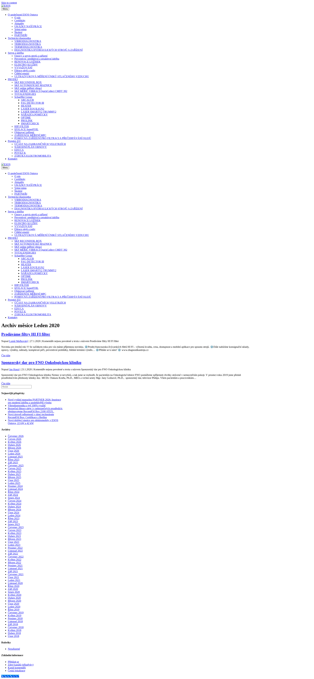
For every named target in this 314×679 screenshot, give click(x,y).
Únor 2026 (13, 450)
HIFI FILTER (21, 126)
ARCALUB (27, 100)
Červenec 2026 (16, 436)
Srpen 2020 (14, 592)
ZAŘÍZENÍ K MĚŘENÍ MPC (30, 135)
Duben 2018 (14, 633)
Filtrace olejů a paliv (24, 70)
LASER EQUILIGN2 (32, 108)
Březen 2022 (14, 562)
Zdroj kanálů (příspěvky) (21, 664)
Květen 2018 (14, 630)
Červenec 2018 (16, 627)
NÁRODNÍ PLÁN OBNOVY (30, 147)
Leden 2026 (14, 453)
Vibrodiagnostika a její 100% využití (26, 405)
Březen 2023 (14, 539)
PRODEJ (13, 79)
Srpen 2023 (14, 524)
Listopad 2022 (15, 550)
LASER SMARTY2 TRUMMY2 (38, 111)
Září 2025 (13, 462)
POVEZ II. (20, 152)
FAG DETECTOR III (32, 102)
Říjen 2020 (13, 586)
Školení (18, 32)
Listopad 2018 (15, 621)
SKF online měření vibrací (28, 88)
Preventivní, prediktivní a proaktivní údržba (36, 58)
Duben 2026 (14, 445)
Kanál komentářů (17, 667)
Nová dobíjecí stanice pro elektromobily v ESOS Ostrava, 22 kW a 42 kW (33, 422)
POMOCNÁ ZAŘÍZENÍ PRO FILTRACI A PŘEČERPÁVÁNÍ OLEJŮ (52, 138)
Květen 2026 (14, 442)
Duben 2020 (14, 597)
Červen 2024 (14, 500)
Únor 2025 (13, 480)
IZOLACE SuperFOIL (26, 129)
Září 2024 (13, 495)
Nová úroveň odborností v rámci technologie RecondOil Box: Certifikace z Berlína (31, 416)
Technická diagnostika (19, 38)
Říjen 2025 (13, 459)
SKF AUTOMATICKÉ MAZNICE (33, 85)
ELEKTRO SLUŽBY (26, 64)
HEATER (26, 105)
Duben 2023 (14, 536)
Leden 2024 (14, 515)
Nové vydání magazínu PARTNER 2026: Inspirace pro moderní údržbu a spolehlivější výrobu (34, 401)
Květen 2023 (14, 533)
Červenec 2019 (16, 612)
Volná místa (20, 29)
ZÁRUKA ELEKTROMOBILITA (32, 155)
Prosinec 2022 (15, 547)
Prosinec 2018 (15, 618)
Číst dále (5, 355)
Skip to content (9, 2)
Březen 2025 (14, 477)
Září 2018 (13, 624)
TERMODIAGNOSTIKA (28, 47)
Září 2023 (13, 521)
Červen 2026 (14, 439)
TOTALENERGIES (25, 94)
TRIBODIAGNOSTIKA (27, 44)
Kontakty (12, 158)
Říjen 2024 (13, 492)
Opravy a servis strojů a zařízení (30, 55)
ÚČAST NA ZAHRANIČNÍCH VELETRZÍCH (40, 144)
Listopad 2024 (15, 489)
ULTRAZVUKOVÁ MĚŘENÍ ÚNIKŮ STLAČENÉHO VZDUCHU (51, 76)
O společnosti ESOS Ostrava (23, 14)
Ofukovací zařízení (24, 132)
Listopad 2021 (15, 568)
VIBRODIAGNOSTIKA (27, 41)
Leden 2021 (14, 580)
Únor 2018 (13, 636)
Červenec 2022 (16, 556)
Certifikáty (19, 20)
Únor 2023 (13, 542)
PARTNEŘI (20, 35)
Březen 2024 (14, 509)
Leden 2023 (14, 545)
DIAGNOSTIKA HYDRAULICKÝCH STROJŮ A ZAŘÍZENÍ (48, 50)
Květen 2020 (14, 595)
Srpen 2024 (14, 497)
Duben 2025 (14, 474)
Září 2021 (13, 571)
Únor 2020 (13, 603)
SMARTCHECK (30, 123)
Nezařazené (14, 648)
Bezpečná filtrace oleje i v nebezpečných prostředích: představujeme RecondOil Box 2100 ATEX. (35, 410)
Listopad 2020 (15, 583)
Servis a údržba (16, 52)
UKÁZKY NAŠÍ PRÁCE (28, 26)
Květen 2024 (14, 503)
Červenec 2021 (16, 574)
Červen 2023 (14, 530)
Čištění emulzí (21, 73)
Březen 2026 (14, 447)
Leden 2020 (14, 606)
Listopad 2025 (15, 456)
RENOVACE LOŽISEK (27, 61)
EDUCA (19, 150)
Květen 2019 (14, 615)
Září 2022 (13, 553)
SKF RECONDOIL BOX (28, 82)
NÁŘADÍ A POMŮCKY (34, 114)
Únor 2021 (13, 577)
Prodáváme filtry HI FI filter (25, 334)
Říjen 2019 (13, 609)
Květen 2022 (14, 559)
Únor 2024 (13, 512)
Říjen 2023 (13, 518)
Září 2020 (13, 589)
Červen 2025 (14, 468)
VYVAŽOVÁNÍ (23, 67)
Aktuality (19, 23)
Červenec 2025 (16, 465)
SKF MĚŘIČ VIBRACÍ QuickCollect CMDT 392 (40, 91)
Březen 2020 (14, 600)
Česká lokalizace (16, 670)
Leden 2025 (14, 483)
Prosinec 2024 (15, 486)
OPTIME (26, 117)
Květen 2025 (14, 471)
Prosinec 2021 (15, 565)
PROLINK (27, 120)
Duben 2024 (14, 506)
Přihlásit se (13, 661)
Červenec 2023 (16, 527)
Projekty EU (14, 141)
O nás (17, 17)
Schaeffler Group (23, 97)
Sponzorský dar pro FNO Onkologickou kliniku (41, 362)
